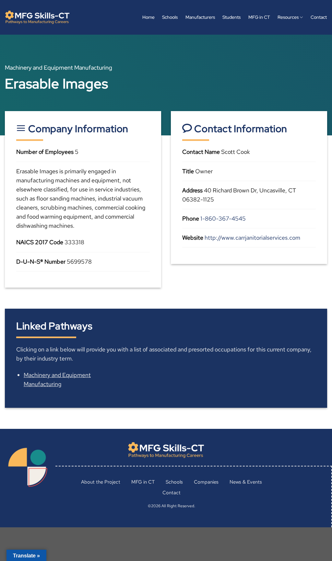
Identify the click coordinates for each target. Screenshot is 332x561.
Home (148, 17)
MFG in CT (259, 17)
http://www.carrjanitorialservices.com (252, 237)
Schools (170, 17)
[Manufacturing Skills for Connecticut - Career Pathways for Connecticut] (37, 17)
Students (231, 17)
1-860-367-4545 (223, 218)
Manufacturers (200, 17)
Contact (319, 17)
